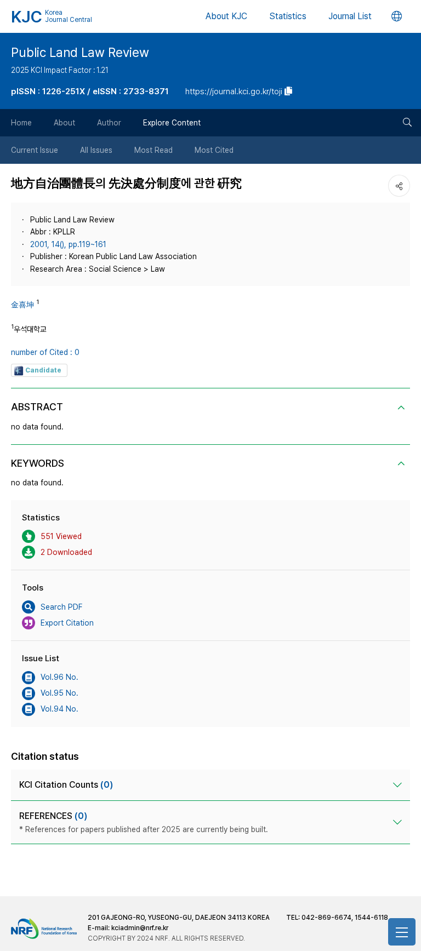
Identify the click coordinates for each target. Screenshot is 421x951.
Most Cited (214, 150)
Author (109, 122)
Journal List (350, 16)
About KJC (226, 16)
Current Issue (34, 150)
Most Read (153, 150)
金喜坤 (22, 304)
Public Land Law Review (80, 52)
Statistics (287, 16)
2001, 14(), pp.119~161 (68, 244)
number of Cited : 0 (45, 352)
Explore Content (172, 122)
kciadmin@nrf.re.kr (139, 928)
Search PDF (61, 607)
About (64, 122)
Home (21, 122)
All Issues (96, 150)
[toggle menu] (402, 932)
